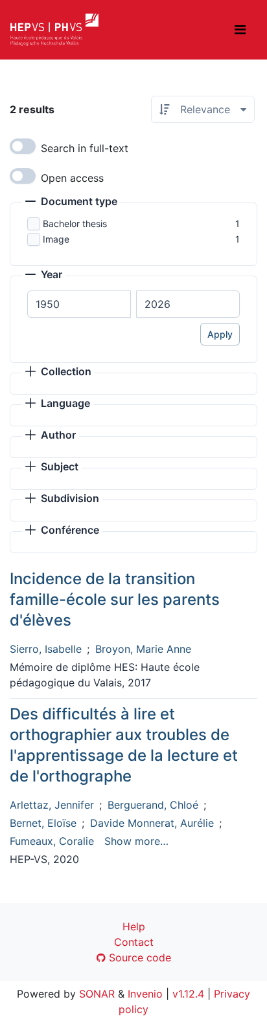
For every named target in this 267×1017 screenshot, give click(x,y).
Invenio (145, 993)
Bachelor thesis (75, 223)
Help (133, 926)
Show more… (136, 841)
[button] (71, 202)
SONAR (97, 993)
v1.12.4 (188, 993)
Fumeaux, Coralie (52, 841)
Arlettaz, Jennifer (52, 804)
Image (56, 239)
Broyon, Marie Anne (143, 648)
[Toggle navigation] (240, 29)
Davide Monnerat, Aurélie (152, 822)
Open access (72, 177)
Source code (138, 957)
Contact (134, 941)
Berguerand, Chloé (153, 804)
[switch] (23, 146)
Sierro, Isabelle (46, 648)
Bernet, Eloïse (43, 822)
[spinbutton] (79, 304)
